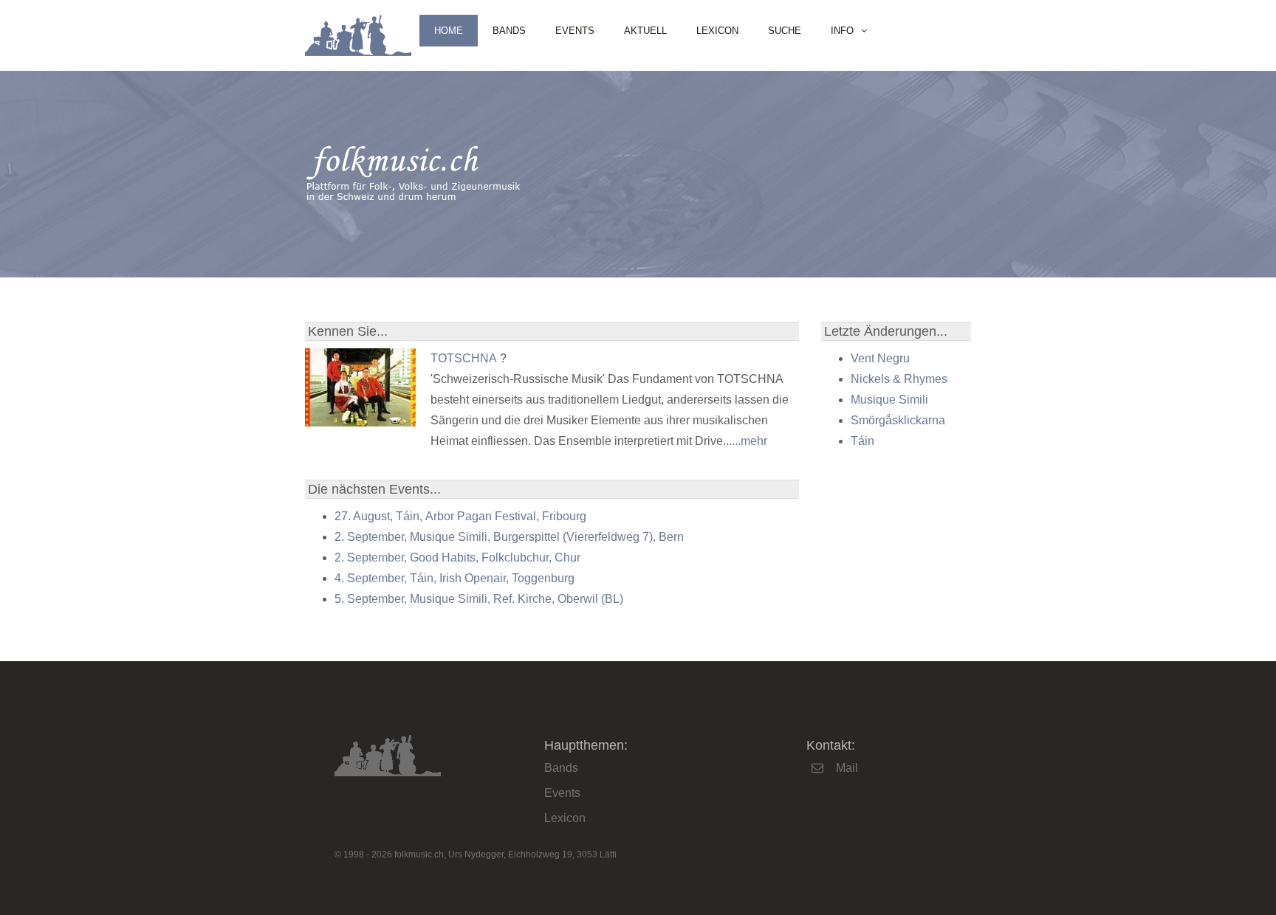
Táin (862, 441)
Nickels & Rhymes (899, 379)
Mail (847, 768)
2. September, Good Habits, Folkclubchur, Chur (457, 557)
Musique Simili (889, 399)
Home (448, 30)
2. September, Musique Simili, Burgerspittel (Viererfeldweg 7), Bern (509, 537)
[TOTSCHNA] (360, 422)
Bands (509, 30)
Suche (784, 30)
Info (842, 30)
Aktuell (645, 30)
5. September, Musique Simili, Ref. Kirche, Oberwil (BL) (479, 599)
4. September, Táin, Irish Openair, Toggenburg (454, 578)
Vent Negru (880, 358)
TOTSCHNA (464, 358)
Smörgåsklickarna (898, 420)
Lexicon (717, 30)
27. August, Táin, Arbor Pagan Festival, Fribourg (460, 516)
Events (574, 30)
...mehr (749, 441)
